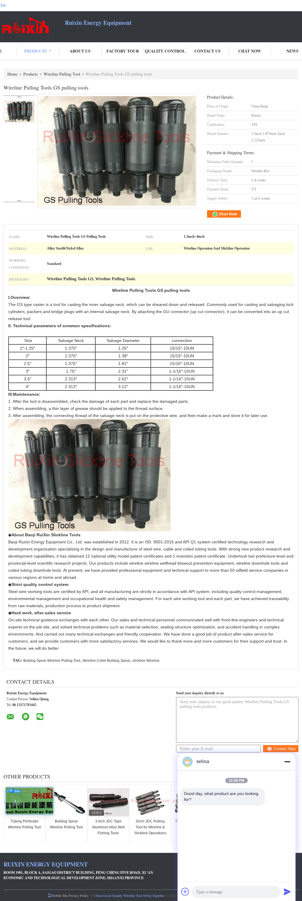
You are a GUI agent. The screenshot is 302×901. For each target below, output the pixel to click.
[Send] (287, 891)
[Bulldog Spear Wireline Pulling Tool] (66, 802)
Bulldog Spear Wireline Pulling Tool (51, 661)
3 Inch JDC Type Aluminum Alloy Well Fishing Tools (108, 827)
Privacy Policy (78, 895)
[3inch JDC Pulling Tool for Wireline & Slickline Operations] (150, 802)
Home (12, 74)
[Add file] (185, 891)
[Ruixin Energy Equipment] (32, 26)
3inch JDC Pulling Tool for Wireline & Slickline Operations (150, 827)
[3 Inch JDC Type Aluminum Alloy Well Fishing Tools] (108, 802)
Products (35, 51)
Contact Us (207, 51)
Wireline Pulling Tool (62, 74)
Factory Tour (122, 51)
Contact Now (285, 749)
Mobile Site (59, 895)
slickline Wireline (146, 661)
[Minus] (287, 761)
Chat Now (249, 51)
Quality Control (165, 51)
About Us (80, 51)
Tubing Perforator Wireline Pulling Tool (24, 824)
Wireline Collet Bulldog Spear (106, 661)
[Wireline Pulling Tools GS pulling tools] (19, 111)
